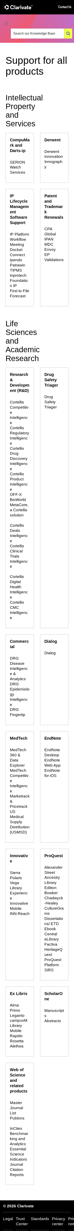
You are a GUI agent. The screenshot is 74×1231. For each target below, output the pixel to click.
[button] (68, 33)
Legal (8, 1219)
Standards (40, 1219)
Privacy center (58, 1221)
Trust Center (22, 1221)
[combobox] (37, 33)
